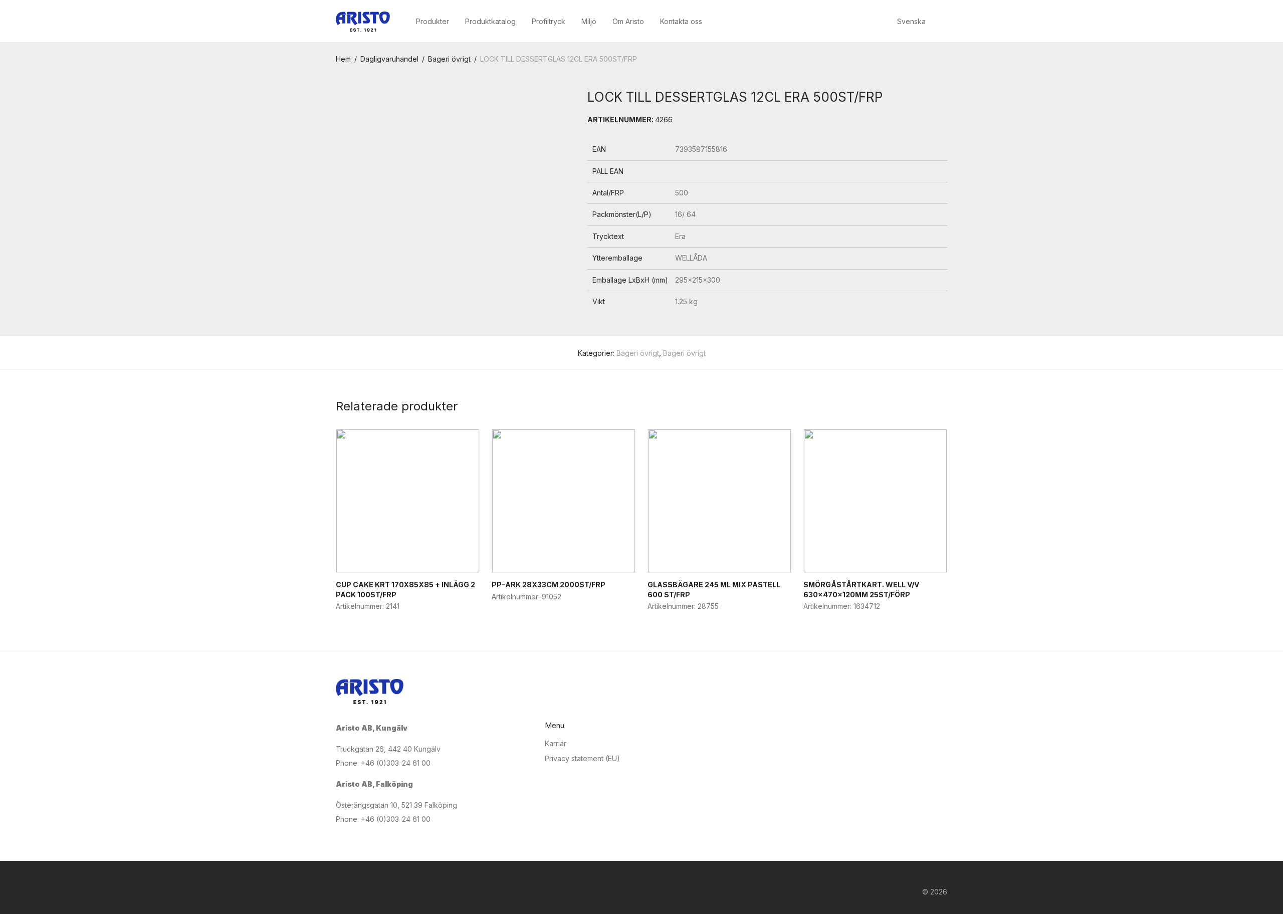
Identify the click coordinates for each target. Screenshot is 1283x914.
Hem (343, 59)
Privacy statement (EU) (582, 758)
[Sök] (944, 22)
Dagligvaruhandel (389, 59)
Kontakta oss (681, 21)
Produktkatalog (490, 21)
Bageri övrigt (449, 59)
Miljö (588, 21)
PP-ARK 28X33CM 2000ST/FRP (548, 584)
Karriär (555, 743)
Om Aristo (628, 21)
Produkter (432, 21)
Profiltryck (548, 21)
